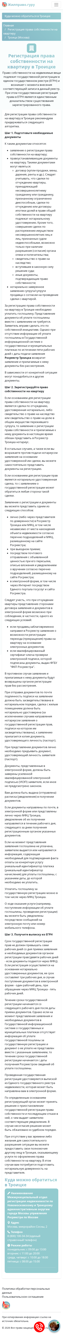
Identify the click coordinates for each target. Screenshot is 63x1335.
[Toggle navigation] (56, 4)
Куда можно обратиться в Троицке (27, 16)
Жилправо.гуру (21, 4)
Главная (8, 25)
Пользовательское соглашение (23, 1297)
